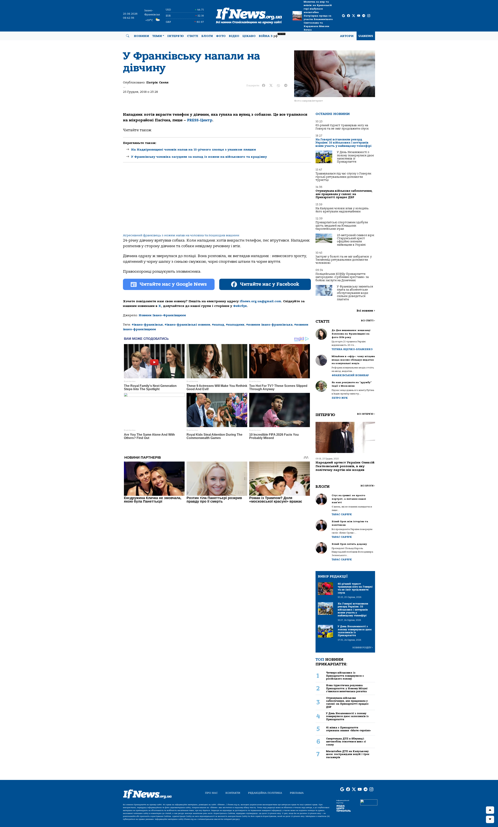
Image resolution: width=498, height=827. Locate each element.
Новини (141, 36)
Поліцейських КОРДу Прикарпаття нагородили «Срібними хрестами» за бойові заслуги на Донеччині (342, 277)
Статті (192, 36)
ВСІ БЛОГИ (367, 485)
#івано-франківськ (147, 324)
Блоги (207, 36)
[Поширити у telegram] (285, 85)
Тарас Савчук (342, 514)
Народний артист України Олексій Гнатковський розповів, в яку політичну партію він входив (345, 466)
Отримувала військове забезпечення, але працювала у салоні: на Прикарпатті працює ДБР (344, 194)
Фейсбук (240, 306)
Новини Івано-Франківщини (162, 315)
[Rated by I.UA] (368, 802)
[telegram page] (363, 16)
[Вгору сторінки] (490, 810)
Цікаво (249, 36)
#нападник (235, 324)
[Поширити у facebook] (263, 85)
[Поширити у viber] (278, 85)
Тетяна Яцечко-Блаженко (352, 349)
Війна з (272, 35)
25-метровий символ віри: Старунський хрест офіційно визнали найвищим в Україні (356, 240)
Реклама (297, 793)
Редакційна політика (265, 793)
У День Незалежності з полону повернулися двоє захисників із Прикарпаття (355, 157)
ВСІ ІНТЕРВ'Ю (366, 414)
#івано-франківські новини (187, 324)
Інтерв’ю (175, 36)
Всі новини (366, 310)
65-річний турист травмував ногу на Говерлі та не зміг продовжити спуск (342, 127)
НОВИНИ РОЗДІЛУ (362, 647)
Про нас (211, 793)
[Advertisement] (217, 201)
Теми (157, 36)
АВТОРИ (346, 36)
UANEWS (366, 36)
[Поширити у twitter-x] (270, 85)
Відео (234, 36)
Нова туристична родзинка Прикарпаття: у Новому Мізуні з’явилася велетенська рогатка (346, 688)
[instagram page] (368, 16)
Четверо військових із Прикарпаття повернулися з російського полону (345, 675)
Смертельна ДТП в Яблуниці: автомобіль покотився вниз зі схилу (346, 741)
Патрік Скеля (157, 82)
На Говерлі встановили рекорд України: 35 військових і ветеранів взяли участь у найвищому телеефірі (344, 143)
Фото (221, 36)
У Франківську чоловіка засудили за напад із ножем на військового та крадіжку (199, 157)
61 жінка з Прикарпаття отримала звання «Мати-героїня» (348, 729)
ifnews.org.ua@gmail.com (260, 301)
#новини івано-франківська (269, 324)
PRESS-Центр (199, 120)
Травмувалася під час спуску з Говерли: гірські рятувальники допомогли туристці (344, 177)
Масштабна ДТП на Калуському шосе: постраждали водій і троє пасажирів (347, 754)
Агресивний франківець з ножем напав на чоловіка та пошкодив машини (181, 235)
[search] (127, 36)
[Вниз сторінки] (490, 819)
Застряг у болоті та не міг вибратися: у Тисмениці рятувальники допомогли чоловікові (344, 260)
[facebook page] (348, 16)
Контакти (232, 793)
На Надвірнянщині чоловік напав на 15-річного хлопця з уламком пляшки (193, 149)
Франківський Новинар (350, 375)
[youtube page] (358, 16)
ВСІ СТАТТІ (368, 320)
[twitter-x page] (353, 16)
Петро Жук (340, 397)
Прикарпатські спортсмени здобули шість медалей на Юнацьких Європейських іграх (342, 225)
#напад (218, 324)
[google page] (343, 16)
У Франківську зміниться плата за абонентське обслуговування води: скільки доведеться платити (355, 293)
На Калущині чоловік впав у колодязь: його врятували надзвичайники (342, 210)
